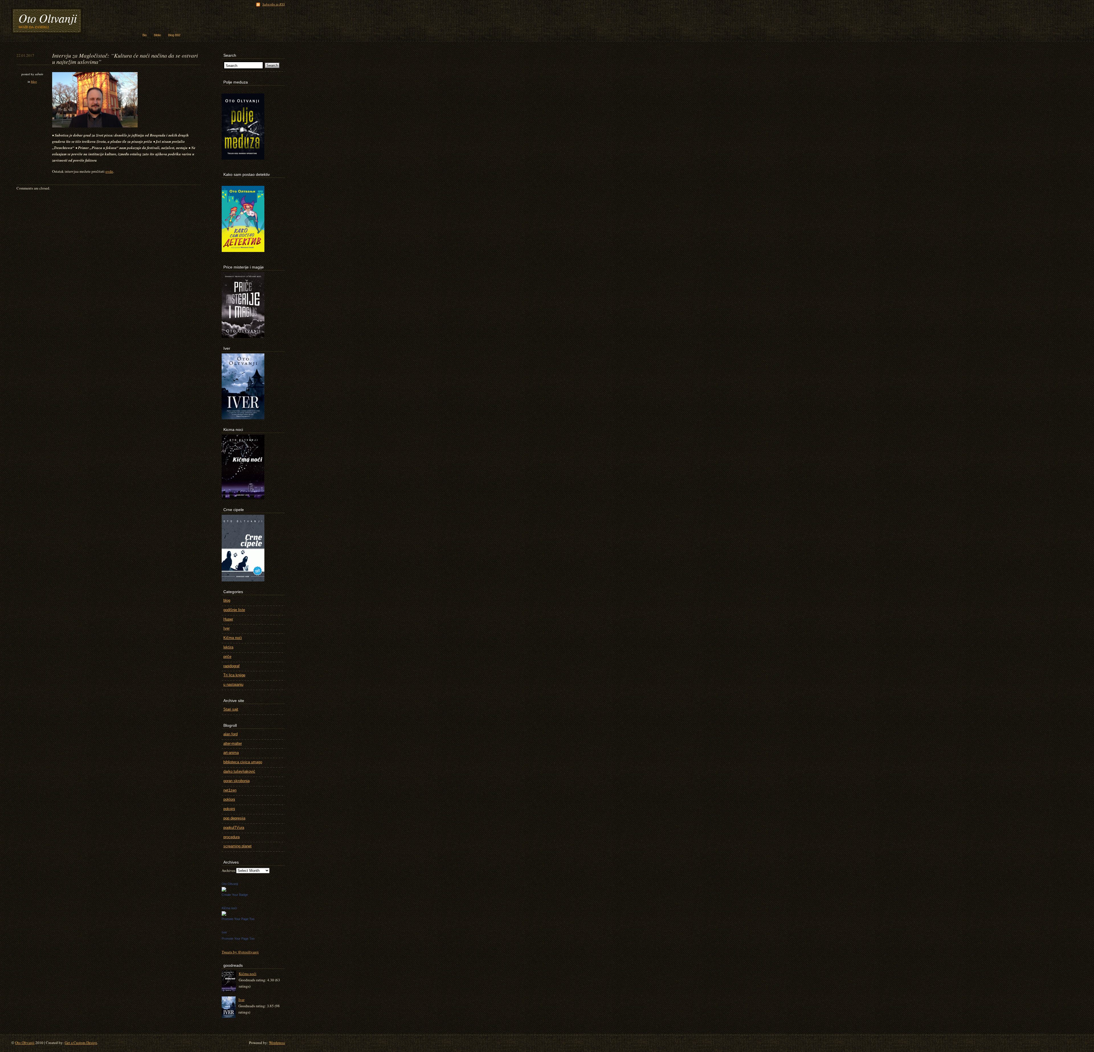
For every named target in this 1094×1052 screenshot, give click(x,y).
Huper (228, 619)
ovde (109, 171)
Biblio (157, 35)
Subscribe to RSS (273, 4)
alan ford (230, 734)
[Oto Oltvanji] (224, 890)
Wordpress (277, 1042)
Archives (228, 870)
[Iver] (230, 1007)
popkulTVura (233, 827)
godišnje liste (234, 610)
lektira (228, 647)
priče (227, 656)
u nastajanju (233, 684)
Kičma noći (232, 638)
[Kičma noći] (224, 914)
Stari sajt (230, 709)
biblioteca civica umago (242, 762)
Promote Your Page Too (238, 919)
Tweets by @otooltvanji (240, 952)
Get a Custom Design (81, 1042)
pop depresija (234, 818)
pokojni (229, 809)
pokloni (229, 799)
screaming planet (237, 846)
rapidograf (231, 666)
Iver (226, 628)
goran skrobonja (236, 781)
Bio (144, 35)
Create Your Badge (235, 894)
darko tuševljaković (239, 771)
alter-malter (232, 743)
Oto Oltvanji (48, 18)
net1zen (229, 790)
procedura (231, 837)
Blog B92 (174, 35)
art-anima (231, 752)
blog (34, 81)
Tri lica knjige (234, 675)
